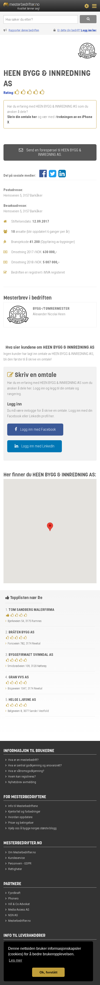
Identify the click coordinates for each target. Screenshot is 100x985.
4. (17, 677)
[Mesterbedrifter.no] (29, 6)
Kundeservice (16, 858)
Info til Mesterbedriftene (23, 806)
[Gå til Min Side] (86, 6)
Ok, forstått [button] (48, 972)
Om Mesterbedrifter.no (22, 852)
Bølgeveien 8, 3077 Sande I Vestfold (28, 711)
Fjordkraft (14, 893)
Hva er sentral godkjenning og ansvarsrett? (35, 765)
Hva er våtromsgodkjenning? (26, 771)
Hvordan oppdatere (20, 817)
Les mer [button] (15, 960)
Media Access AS (18, 909)
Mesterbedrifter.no (19, 920)
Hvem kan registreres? (22, 776)
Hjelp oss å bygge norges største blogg (32, 828)
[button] (50, 527)
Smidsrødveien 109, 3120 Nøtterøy (27, 666)
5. (20, 700)
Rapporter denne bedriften (24, 30)
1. (29, 610)
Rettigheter (15, 869)
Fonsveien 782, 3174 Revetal (24, 643)
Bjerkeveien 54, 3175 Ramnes (25, 621)
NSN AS (13, 915)
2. (19, 632)
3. (29, 655)
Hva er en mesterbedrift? (23, 760)
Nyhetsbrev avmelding (22, 782)
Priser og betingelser (20, 822)
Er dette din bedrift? (77, 30)
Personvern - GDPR (19, 863)
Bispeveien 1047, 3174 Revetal (25, 688)
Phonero (13, 898)
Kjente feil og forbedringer (24, 811)
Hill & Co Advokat (19, 904)
